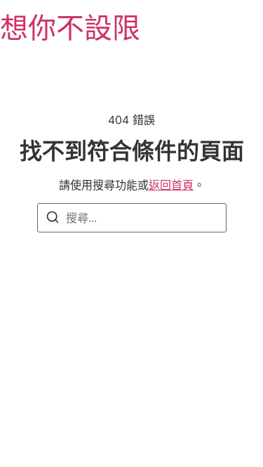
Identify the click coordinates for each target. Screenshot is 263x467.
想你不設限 (70, 28)
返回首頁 (171, 185)
